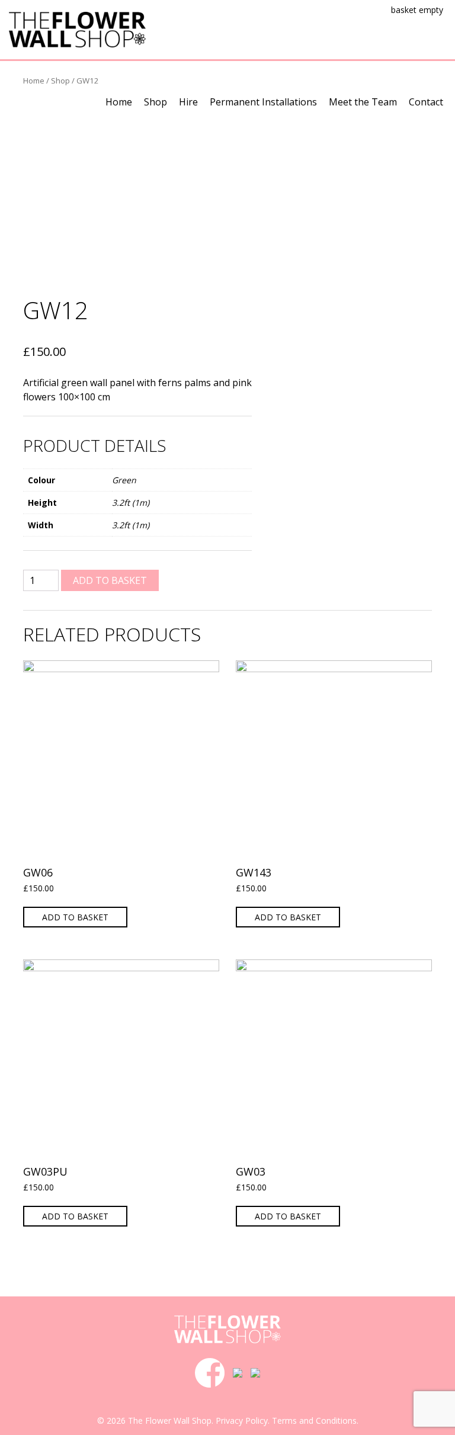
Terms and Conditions (314, 1420)
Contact (426, 101)
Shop (155, 101)
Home (118, 101)
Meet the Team (363, 101)
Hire (188, 101)
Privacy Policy (242, 1420)
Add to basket (110, 580)
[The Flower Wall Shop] (77, 28)
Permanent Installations (263, 101)
